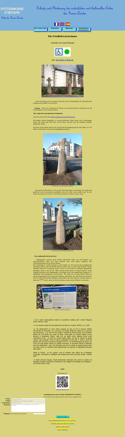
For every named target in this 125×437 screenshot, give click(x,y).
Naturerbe (69, 28)
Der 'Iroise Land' (40, 28)
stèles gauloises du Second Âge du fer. (63, 117)
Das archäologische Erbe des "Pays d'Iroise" (62, 420)
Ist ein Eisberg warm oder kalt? (19, 413)
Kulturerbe (55, 28)
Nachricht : (7, 405)
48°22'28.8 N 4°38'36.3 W (64, 60)
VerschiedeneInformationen (83, 29)
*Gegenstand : (6, 403)
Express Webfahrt (62, 429)
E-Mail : (8, 401)
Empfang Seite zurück (62, 426)
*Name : (8, 399)
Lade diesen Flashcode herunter (62, 389)
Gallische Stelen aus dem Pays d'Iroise (62, 423)
